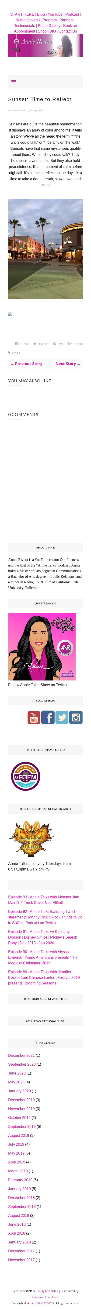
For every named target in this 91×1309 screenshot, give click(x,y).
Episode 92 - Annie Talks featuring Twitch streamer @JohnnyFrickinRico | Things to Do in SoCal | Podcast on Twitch (45, 917)
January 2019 (19, 1189)
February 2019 (20, 1180)
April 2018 (16, 1233)
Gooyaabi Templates (45, 1297)
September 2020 (22, 1064)
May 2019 (16, 1153)
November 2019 (21, 1109)
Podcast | (73, 14)
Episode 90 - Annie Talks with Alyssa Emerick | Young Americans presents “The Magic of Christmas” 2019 (42, 957)
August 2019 (18, 1135)
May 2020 (16, 1082)
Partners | (67, 20)
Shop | (43, 31)
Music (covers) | (29, 20)
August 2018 (18, 1216)
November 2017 (21, 1260)
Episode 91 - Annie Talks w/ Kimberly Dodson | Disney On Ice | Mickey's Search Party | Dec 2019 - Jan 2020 (42, 937)
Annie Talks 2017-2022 (40, 1303)
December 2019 (21, 1100)
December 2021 (21, 1055)
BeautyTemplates (47, 1291)
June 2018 (17, 1224)
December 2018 (21, 1198)
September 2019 (22, 1127)
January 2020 (19, 1091)
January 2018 (19, 1242)
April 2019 (16, 1162)
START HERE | (23, 14)
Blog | (42, 14)
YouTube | (56, 14)
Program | (50, 20)
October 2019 (19, 1118)
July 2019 (16, 1144)
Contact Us (68, 31)
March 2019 (18, 1171)
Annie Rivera (19, 110)
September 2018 (22, 1207)
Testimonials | (25, 26)
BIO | (53, 31)
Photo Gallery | (50, 26)
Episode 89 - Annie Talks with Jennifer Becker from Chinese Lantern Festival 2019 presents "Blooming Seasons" (44, 977)
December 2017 (21, 1251)
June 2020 (17, 1073)
